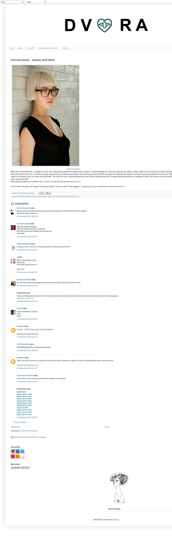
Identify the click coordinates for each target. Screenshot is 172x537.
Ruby (30, 174)
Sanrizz (78, 182)
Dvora (19, 196)
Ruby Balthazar (27, 196)
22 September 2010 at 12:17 (27, 368)
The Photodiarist (23, 344)
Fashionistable (75, 169)
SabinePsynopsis (23, 208)
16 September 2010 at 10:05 (27, 250)
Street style (51, 196)
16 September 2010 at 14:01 (27, 286)
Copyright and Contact (48, 48)
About (20, 48)
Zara (51, 182)
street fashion (42, 196)
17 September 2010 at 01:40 (27, 319)
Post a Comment (20, 422)
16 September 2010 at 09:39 (27, 216)
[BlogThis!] (42, 193)
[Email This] (39, 193)
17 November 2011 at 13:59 (27, 382)
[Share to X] (45, 193)
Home (11, 48)
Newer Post (15, 427)
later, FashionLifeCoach (25, 298)
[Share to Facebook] (47, 193)
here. (123, 186)
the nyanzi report (23, 224)
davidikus (20, 358)
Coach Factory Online (25, 376)
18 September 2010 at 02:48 (27, 350)
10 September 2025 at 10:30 (27, 417)
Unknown (20, 326)
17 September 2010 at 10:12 (27, 337)
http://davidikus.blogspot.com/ (27, 365)
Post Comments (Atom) (29, 431)
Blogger (116, 520)
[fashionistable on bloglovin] (119, 503)
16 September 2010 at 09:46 (27, 237)
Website (65, 48)
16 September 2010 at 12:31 (27, 272)
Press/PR (31, 48)
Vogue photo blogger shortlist (65, 196)
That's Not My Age (24, 244)
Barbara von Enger (24, 280)
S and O (20, 308)
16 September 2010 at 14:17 (27, 301)
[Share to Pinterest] (50, 193)
